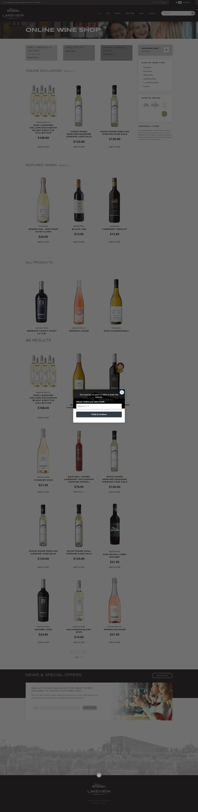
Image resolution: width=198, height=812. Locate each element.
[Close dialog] (122, 392)
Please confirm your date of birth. (90, 402)
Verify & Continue (99, 414)
